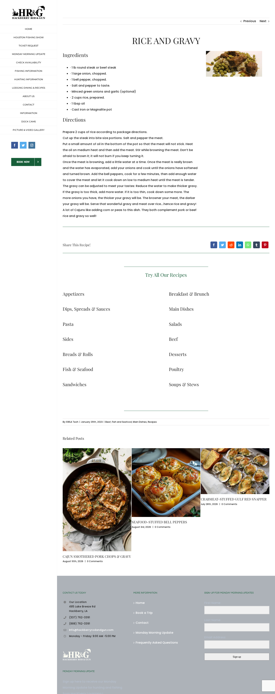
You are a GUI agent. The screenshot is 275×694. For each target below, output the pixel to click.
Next (263, 21)
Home (140, 568)
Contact (142, 588)
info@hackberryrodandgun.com (91, 596)
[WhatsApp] (248, 245)
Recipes (152, 421)
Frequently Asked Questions (157, 608)
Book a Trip (144, 578)
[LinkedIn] (239, 245)
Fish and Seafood (122, 421)
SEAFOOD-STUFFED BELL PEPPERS (90, 522)
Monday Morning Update (154, 598)
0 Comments (93, 527)
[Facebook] (214, 245)
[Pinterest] (265, 245)
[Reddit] (231, 245)
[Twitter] (222, 245)
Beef (108, 421)
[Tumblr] (256, 245)
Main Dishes (140, 421)
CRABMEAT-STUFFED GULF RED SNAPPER (165, 499)
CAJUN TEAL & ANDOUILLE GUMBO (228, 522)
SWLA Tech (72, 421)
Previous (249, 21)
